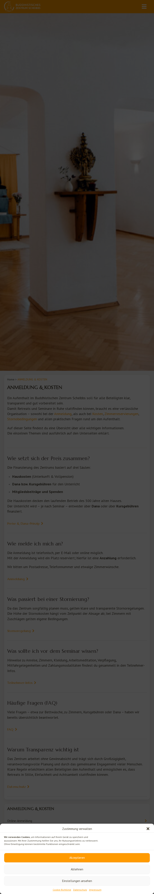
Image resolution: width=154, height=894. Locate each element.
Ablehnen (77, 869)
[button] (148, 829)
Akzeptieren (77, 858)
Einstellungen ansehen (77, 881)
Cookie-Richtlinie (62, 889)
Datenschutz (80, 889)
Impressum (95, 889)
